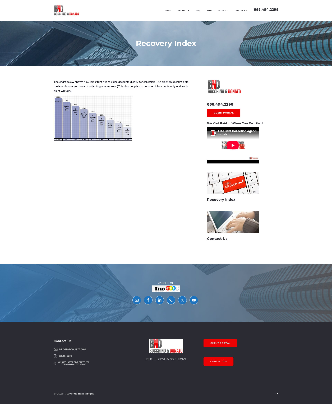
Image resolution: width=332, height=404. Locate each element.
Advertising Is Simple (80, 393)
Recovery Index (221, 200)
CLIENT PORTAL (224, 112)
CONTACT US (218, 361)
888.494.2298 (220, 104)
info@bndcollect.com (72, 349)
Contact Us (217, 239)
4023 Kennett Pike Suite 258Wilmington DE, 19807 (73, 363)
